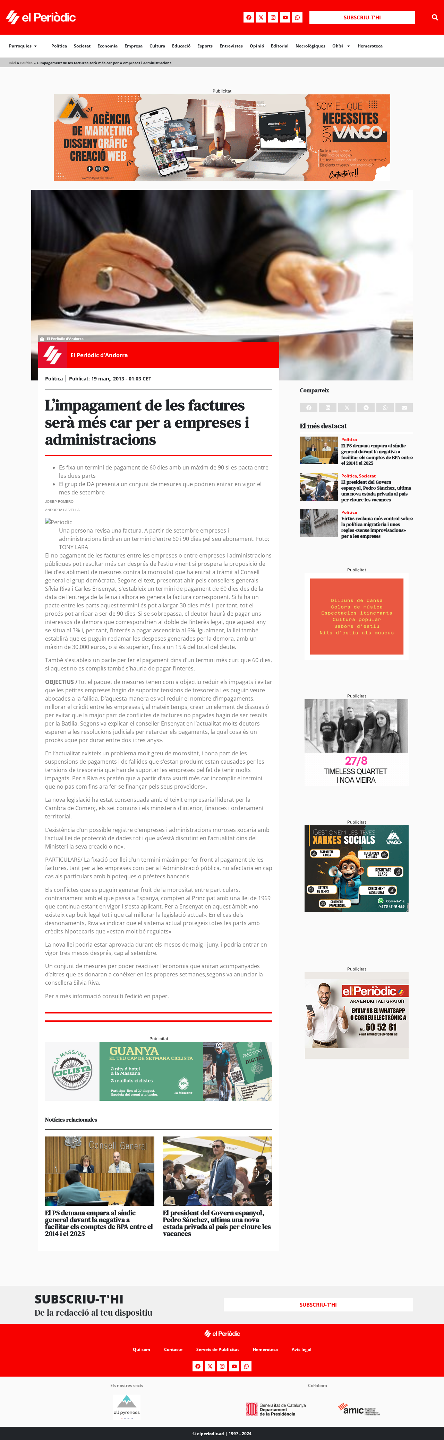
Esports (205, 46)
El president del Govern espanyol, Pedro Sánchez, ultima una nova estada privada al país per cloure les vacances (217, 1223)
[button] (435, 17)
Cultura (157, 46)
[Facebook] (249, 17)
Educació (181, 46)
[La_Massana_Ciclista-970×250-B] (158, 1098)
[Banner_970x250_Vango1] (222, 178)
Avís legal (301, 1349)
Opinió (257, 46)
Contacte (173, 1349)
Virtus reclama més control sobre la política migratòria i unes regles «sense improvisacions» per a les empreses (377, 527)
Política (59, 46)
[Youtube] (285, 17)
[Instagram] (273, 17)
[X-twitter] (261, 17)
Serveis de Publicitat (217, 1349)
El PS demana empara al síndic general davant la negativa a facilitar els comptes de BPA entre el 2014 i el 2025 (99, 1223)
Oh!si (337, 46)
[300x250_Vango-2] (357, 909)
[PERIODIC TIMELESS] (357, 783)
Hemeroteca (370, 46)
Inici (12, 62)
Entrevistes (231, 46)
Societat (82, 46)
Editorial (280, 46)
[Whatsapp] (297, 17)
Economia (107, 46)
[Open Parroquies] (35, 46)
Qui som (141, 1349)
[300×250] (357, 657)
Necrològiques (310, 46)
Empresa (134, 46)
